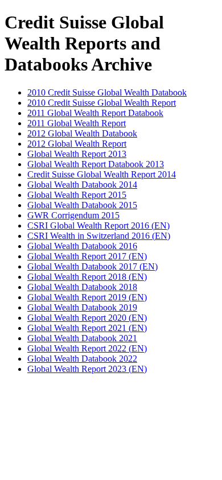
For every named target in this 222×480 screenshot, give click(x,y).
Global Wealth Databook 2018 (82, 287)
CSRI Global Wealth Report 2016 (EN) (98, 225)
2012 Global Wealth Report (76, 143)
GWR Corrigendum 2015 (73, 215)
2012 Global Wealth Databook (82, 133)
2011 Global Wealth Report (76, 123)
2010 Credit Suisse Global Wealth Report (101, 102)
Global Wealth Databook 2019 (82, 307)
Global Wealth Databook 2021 (82, 338)
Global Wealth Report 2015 (76, 195)
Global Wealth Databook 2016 (82, 246)
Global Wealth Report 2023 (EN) (87, 369)
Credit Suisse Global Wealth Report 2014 (101, 174)
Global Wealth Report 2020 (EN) (87, 317)
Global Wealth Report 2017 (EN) (87, 256)
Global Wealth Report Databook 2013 (95, 164)
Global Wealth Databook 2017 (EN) (92, 266)
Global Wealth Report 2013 (76, 154)
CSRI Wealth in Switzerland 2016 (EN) (98, 236)
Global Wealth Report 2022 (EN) (87, 348)
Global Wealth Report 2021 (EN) (87, 328)
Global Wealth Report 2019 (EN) (87, 297)
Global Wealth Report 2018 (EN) (87, 277)
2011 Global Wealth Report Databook (95, 113)
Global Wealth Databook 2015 (82, 205)
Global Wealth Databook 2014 (82, 184)
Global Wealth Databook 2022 (82, 358)
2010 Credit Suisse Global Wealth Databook (107, 92)
